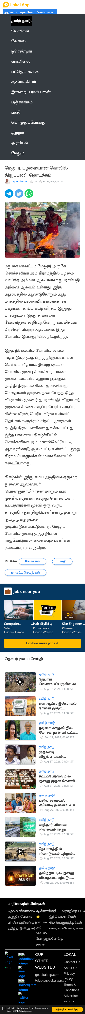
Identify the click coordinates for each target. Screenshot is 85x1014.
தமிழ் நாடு (20, 20)
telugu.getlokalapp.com (52, 980)
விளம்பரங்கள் (73, 928)
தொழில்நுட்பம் (73, 911)
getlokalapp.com (47, 975)
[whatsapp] (29, 195)
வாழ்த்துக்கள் (72, 922)
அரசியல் (69, 916)
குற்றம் (41, 944)
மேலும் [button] (18, 153)
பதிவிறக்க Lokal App (67, 1009)
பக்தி (53, 911)
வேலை (26, 916)
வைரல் (54, 928)
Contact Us (72, 962)
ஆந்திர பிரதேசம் (14, 919)
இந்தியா (55, 916)
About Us (70, 968)
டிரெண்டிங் (28, 922)
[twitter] (20, 195)
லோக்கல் (27, 911)
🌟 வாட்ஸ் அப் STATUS (41, 925)
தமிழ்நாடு (15, 928)
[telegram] (10, 195)
